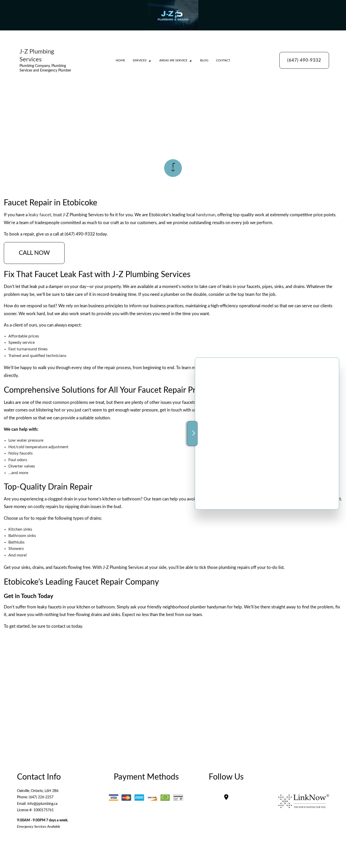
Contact (223, 60)
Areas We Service (173, 60)
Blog (204, 60)
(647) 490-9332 (304, 60)
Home (120, 60)
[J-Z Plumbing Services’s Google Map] (226, 798)
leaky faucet (40, 215)
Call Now (34, 253)
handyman (205, 215)
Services (140, 60)
